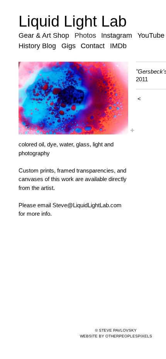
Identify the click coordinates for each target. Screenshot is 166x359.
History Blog (37, 46)
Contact (93, 46)
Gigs (68, 46)
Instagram (116, 35)
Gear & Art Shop (44, 35)
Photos (85, 35)
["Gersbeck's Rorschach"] (73, 98)
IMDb (118, 46)
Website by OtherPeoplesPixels (116, 336)
